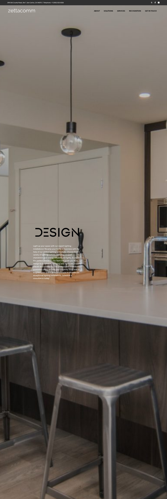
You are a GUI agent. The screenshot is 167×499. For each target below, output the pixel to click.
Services (121, 11)
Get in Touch (151, 11)
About (97, 11)
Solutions (108, 11)
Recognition (135, 11)
